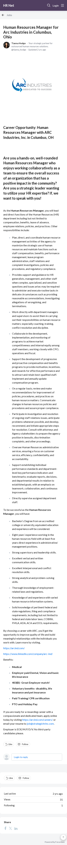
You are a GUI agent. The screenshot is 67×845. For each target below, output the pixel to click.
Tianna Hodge (18, 43)
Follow (25, 744)
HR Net (8, 5)
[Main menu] (62, 5)
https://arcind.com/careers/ (37, 719)
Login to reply (21, 757)
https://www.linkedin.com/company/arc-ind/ (28, 653)
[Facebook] (5, 828)
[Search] (49, 5)
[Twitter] (10, 828)
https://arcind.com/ (14, 648)
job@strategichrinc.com (40, 723)
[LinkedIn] (16, 828)
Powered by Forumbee (55, 842)
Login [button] (56, 5)
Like (10, 744)
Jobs (9, 14)
